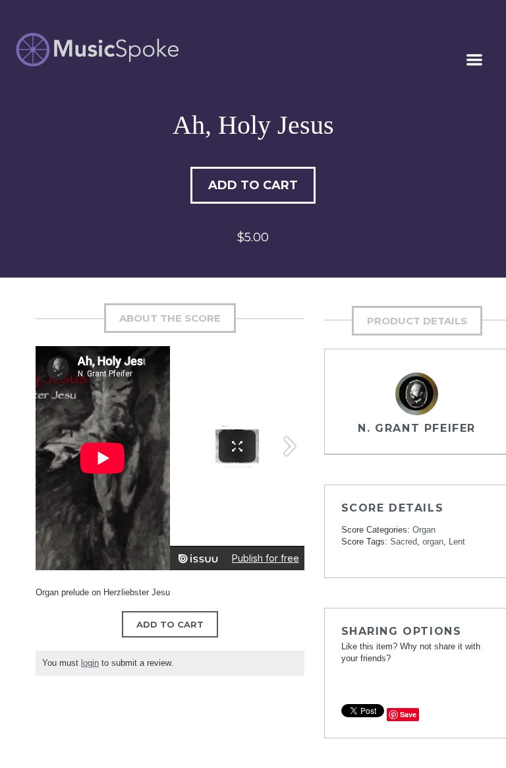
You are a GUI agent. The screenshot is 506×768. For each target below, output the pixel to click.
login (90, 663)
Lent (457, 541)
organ (432, 541)
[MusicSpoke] (97, 50)
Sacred (403, 541)
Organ (424, 530)
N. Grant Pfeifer (417, 428)
